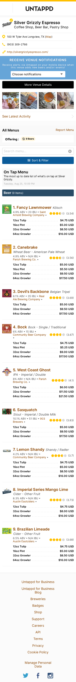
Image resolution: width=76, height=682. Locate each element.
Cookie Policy (38, 652)
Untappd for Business (38, 582)
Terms (38, 639)
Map (48, 36)
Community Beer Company (29, 334)
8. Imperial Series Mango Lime (40, 489)
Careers (38, 625)
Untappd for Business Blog (38, 590)
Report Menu (65, 130)
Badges (38, 605)
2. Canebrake (25, 247)
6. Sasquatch (25, 409)
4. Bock (20, 327)
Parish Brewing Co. (25, 259)
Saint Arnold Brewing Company (29, 213)
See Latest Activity (16, 116)
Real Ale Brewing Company (28, 298)
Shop (38, 612)
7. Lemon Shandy (29, 449)
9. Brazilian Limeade (31, 529)
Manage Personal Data (38, 664)
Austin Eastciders (24, 501)
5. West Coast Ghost (32, 370)
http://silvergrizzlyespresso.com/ (27, 51)
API (38, 632)
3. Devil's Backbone (31, 291)
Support (38, 619)
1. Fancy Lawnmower (32, 207)
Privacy (38, 645)
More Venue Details (38, 84)
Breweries (38, 599)
